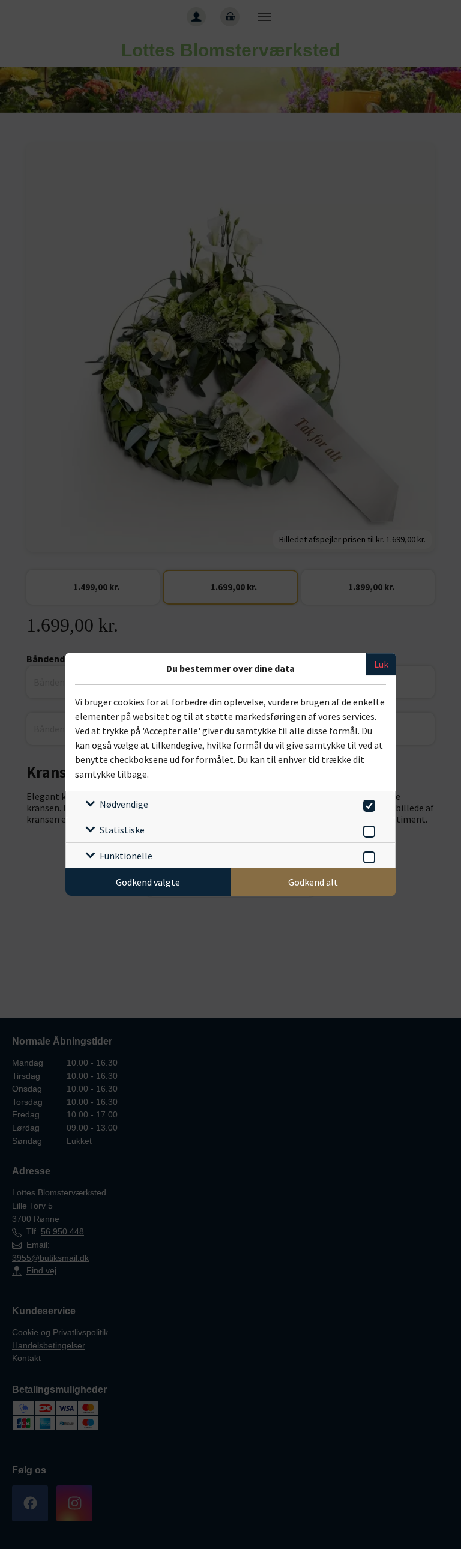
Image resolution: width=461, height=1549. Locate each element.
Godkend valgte (148, 882)
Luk (381, 664)
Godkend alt (313, 882)
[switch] (367, 804)
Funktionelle (126, 856)
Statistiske (122, 830)
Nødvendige (124, 804)
